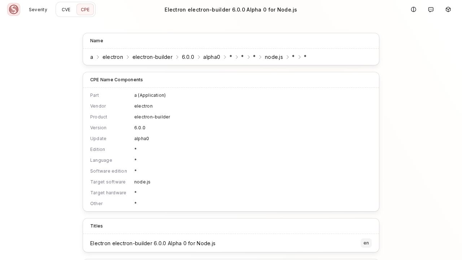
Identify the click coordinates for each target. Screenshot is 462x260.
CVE (66, 9)
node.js (274, 57)
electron (113, 57)
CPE (85, 9)
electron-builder (152, 57)
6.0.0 (188, 57)
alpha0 (211, 57)
